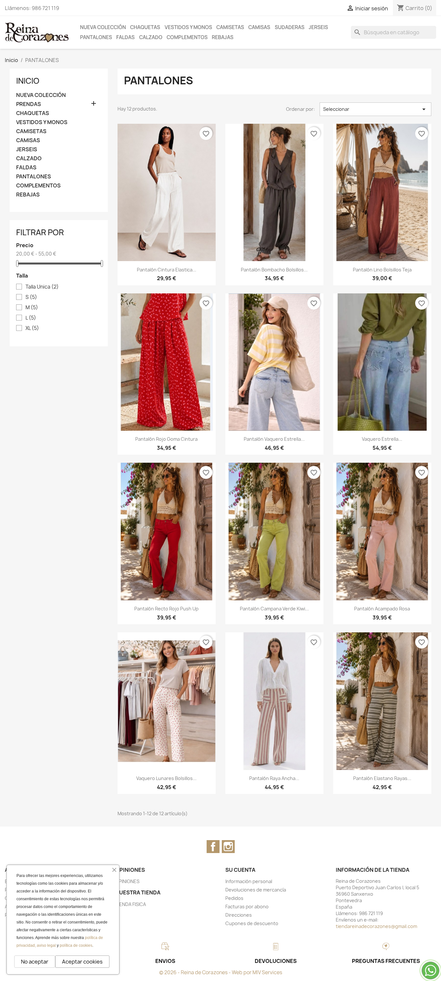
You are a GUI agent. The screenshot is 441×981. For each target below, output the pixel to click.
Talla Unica (42, 287)
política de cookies (76, 945)
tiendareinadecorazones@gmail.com (376, 926)
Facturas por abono (247, 906)
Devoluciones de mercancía (255, 890)
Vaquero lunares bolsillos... (166, 778)
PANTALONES (96, 37)
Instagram (228, 846)
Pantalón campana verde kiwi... (274, 609)
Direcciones (238, 915)
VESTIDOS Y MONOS (188, 27)
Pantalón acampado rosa (382, 609)
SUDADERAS (289, 27)
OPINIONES (127, 881)
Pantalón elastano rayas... (382, 778)
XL (32, 328)
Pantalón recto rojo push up (166, 609)
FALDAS (125, 37)
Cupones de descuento (251, 923)
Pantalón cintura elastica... (166, 270)
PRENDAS (28, 104)
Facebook (213, 846)
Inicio (27, 80)
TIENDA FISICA (130, 904)
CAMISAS (259, 27)
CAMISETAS (230, 27)
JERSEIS (318, 27)
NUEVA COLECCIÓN (103, 27)
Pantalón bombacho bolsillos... (274, 270)
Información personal (248, 881)
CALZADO (150, 37)
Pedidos (234, 898)
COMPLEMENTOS (187, 37)
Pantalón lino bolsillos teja (382, 270)
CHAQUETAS (145, 27)
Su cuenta (240, 869)
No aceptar (34, 961)
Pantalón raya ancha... (274, 778)
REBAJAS (222, 37)
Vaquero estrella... (382, 439)
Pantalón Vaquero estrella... (274, 439)
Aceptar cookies (82, 961)
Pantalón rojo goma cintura (166, 439)
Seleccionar (375, 109)
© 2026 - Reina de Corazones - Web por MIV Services (220, 972)
